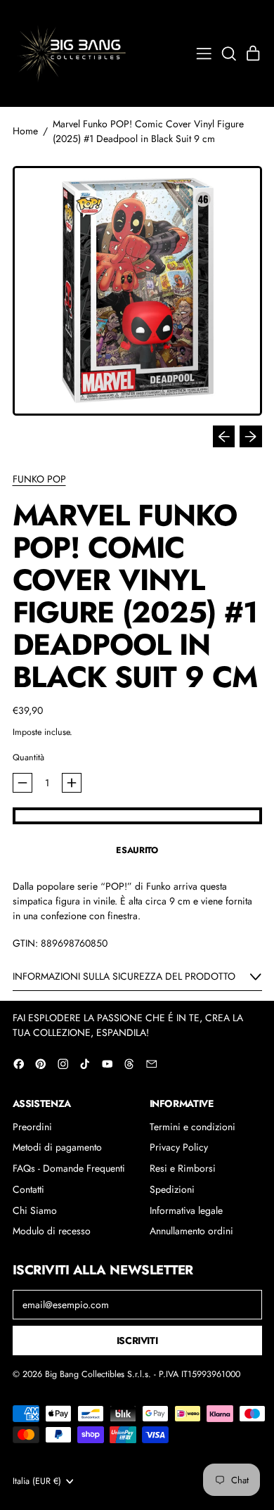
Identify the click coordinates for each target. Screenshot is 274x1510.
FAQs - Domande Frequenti (69, 1168)
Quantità (28, 757)
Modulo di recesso (52, 1231)
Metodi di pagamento (57, 1147)
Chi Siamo (35, 1210)
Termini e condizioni (192, 1127)
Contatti (28, 1189)
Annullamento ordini (191, 1231)
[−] (22, 783)
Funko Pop (39, 479)
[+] (71, 783)
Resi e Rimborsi (183, 1168)
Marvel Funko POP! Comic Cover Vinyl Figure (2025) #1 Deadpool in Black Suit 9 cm (148, 131)
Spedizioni (172, 1189)
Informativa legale (186, 1210)
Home (25, 131)
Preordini (32, 1127)
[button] (228, 54)
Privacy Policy (179, 1147)
